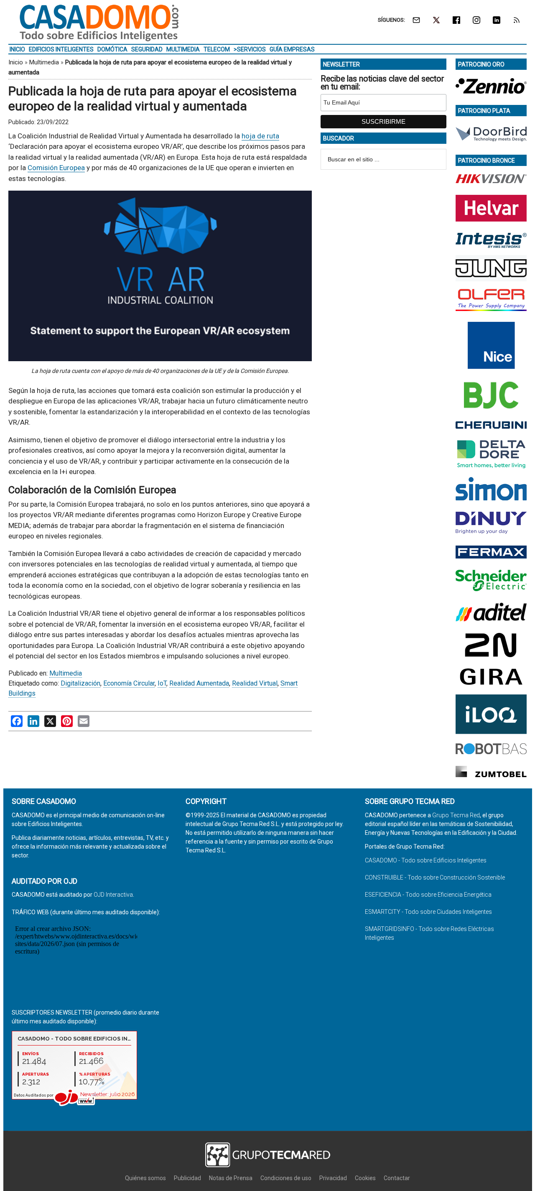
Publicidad (187, 1178)
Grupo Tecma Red (456, 815)
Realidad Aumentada (199, 683)
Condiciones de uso (285, 1178)
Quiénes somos (145, 1178)
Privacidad (333, 1178)
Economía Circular (129, 683)
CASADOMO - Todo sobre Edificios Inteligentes (426, 860)
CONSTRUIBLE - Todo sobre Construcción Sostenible (435, 877)
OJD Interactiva (113, 894)
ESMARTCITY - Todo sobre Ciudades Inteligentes (428, 911)
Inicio (15, 62)
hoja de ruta (260, 136)
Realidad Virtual (255, 683)
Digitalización (80, 683)
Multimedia (44, 62)
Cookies (365, 1178)
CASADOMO (99, 23)
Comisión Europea (56, 167)
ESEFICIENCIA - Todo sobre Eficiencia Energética (428, 894)
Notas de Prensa (230, 1178)
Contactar (397, 1178)
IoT (162, 683)
